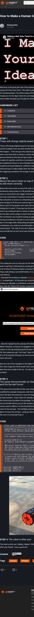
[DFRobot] (9, 4)
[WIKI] (13, 7)
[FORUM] (10, 7)
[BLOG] (15, 7)
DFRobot (25, 561)
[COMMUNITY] (6, 7)
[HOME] (2, 7)
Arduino (13, 561)
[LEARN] (18, 7)
